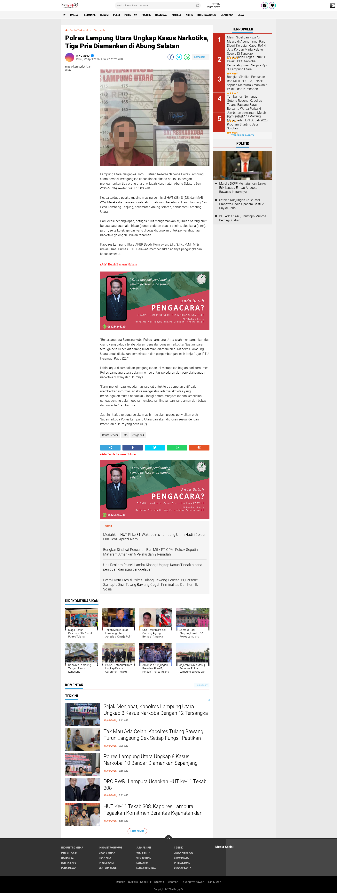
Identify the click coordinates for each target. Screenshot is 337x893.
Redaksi (121, 881)
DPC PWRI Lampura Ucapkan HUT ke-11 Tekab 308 (155, 784)
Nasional (161, 14)
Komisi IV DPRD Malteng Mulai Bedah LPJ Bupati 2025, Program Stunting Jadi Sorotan (247, 122)
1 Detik (178, 847)
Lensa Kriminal (146, 867)
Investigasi (106, 862)
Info (89, 30)
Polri (116, 14)
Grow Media (181, 857)
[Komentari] (199, 448)
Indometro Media (72, 847)
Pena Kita (105, 857)
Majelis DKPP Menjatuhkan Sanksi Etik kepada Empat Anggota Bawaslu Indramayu (243, 188)
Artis (189, 14)
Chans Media (107, 852)
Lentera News (108, 867)
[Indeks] (265, 5)
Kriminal (90, 14)
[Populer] (272, 5)
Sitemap (159, 881)
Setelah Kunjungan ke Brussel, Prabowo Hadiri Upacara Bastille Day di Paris (241, 204)
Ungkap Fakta (182, 867)
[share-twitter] (179, 57)
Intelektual (182, 862)
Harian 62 (67, 857)
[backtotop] (168, 839)
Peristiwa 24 (69, 852)
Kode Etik (146, 881)
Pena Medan (68, 867)
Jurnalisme (143, 847)
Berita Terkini (77, 30)
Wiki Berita (143, 852)
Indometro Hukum (110, 847)
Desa (241, 14)
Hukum (104, 14)
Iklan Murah (214, 881)
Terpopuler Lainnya (242, 135)
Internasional (206, 14)
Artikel (176, 14)
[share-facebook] (171, 57)
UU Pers (133, 881)
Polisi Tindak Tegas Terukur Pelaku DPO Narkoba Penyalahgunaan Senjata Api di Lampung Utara (247, 63)
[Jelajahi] (332, 5)
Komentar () (201, 56)
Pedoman (172, 881)
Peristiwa (130, 14)
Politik (146, 14)
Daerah (75, 14)
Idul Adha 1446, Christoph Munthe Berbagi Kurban (242, 218)
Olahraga (227, 14)
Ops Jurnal (143, 857)
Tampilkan (201, 685)
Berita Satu (68, 862)
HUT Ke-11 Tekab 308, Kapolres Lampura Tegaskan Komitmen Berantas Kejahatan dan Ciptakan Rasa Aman (153, 813)
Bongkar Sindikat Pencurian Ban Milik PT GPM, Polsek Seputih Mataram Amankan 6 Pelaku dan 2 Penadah (247, 83)
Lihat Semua (137, 831)
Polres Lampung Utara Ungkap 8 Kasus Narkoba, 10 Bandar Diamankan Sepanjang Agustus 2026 (151, 763)
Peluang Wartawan (192, 881)
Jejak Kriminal (183, 852)
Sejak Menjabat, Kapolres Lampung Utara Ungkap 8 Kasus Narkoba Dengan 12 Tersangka (156, 709)
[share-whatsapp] (187, 57)
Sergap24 (100, 30)
